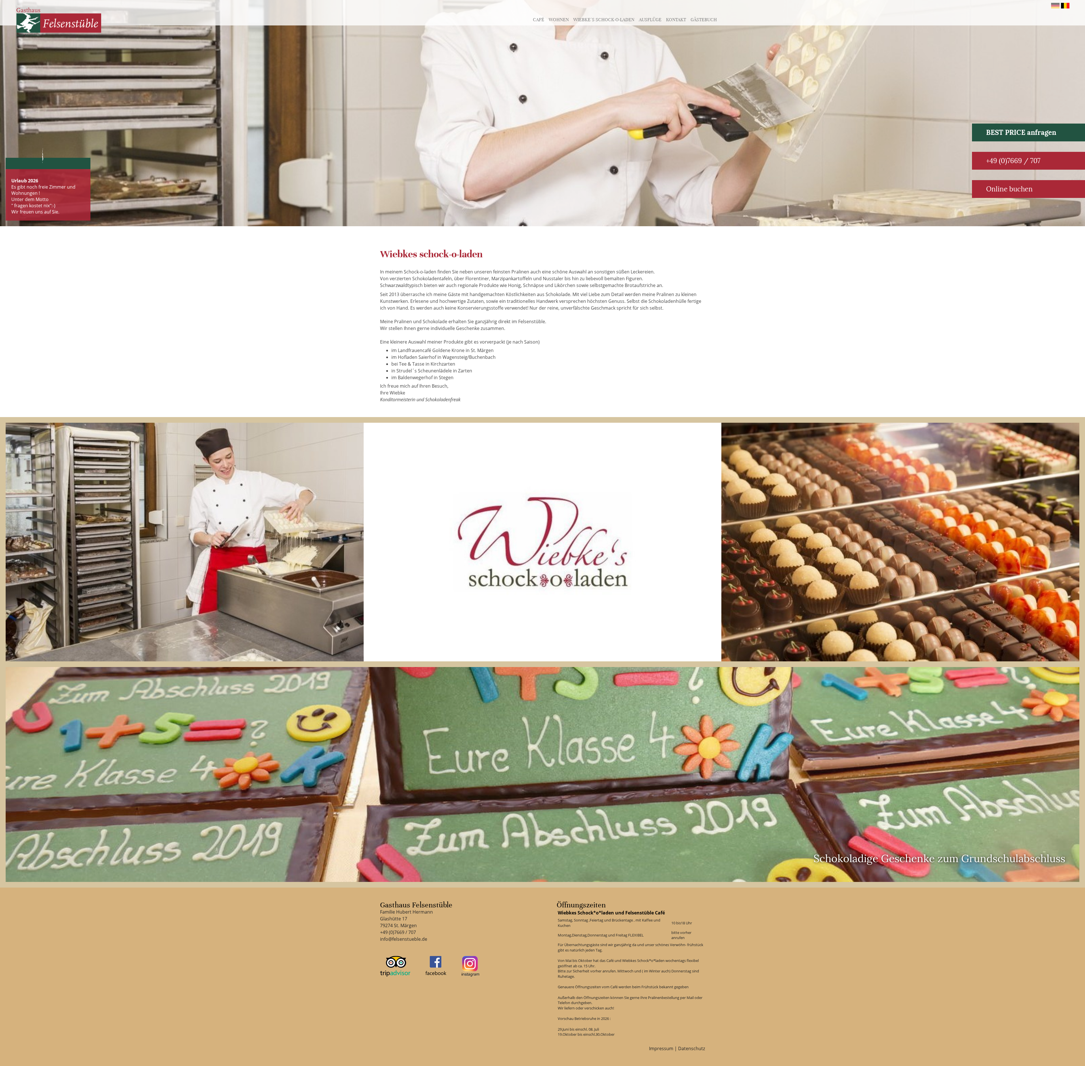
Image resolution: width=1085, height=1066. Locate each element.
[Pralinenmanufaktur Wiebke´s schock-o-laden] (185, 542)
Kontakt (676, 20)
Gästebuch (704, 20)
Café (538, 20)
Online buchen (1009, 189)
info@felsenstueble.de (403, 939)
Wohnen (559, 20)
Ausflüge (650, 20)
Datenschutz (691, 1048)
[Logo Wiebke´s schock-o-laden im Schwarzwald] (543, 542)
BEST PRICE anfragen (1021, 132)
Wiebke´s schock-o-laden (603, 20)
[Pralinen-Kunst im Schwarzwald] (900, 542)
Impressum (661, 1048)
